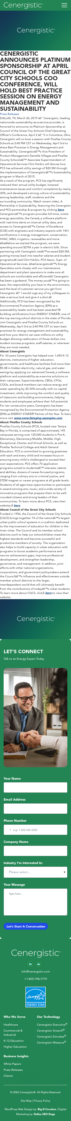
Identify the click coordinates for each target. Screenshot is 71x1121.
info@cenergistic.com (35, 971)
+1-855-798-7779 (35, 979)
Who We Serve (14, 1017)
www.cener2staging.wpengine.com (38, 418)
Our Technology (48, 1017)
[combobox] (8, 830)
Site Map (26, 1100)
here (61, 209)
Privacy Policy (42, 1100)
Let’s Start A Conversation (26, 926)
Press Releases (9, 114)
